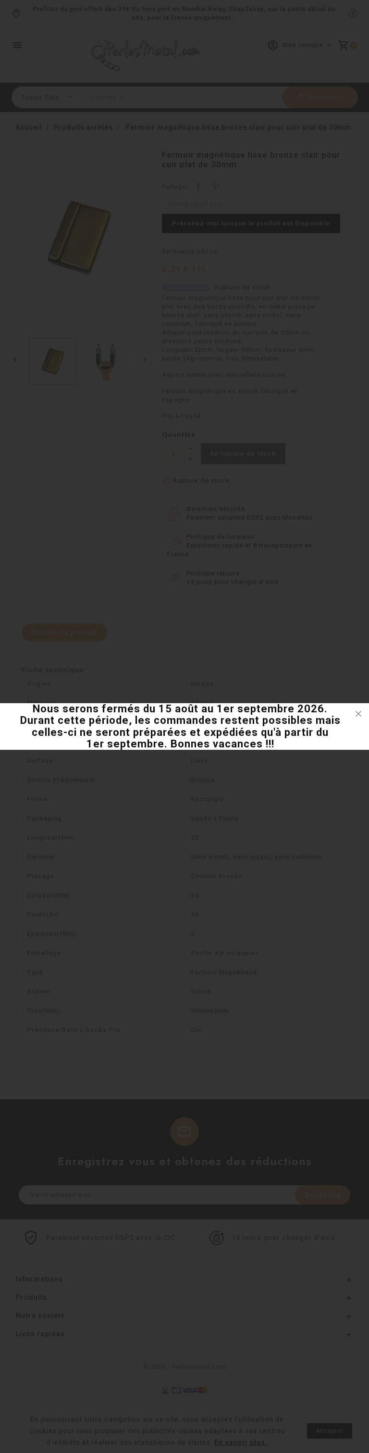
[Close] (358, 713)
